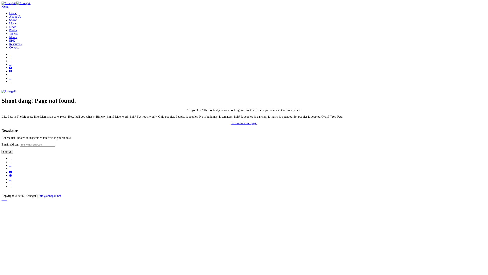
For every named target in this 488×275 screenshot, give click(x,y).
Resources (15, 44)
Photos (13, 30)
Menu (5, 6)
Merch (13, 37)
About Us (15, 16)
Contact (13, 47)
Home (13, 13)
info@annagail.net (50, 195)
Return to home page (244, 123)
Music (13, 23)
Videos (13, 33)
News (12, 26)
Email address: (11, 144)
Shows (13, 20)
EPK (12, 40)
